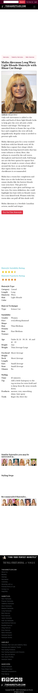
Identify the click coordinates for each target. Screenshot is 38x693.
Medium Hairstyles (7, 608)
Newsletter (4, 579)
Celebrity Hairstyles (7, 603)
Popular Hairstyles (7, 601)
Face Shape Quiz (6, 669)
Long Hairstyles (6, 611)
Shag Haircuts (6, 628)
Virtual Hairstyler (6, 666)
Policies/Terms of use (8, 586)
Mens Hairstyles (6, 632)
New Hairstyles (6, 599)
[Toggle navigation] (34, 7)
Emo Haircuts (5, 630)
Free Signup (5, 674)
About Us (4, 572)
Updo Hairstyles (6, 618)
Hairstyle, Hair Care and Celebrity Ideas (14, 645)
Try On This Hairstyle (12, 212)
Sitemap (4, 577)
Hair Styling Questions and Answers (12, 652)
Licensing (4, 582)
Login (35, 2)
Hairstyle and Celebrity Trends (11, 647)
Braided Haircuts (6, 625)
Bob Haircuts (5, 613)
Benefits (4, 574)
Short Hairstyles (6, 606)
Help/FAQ (4, 591)
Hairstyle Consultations (8, 671)
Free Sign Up (29, 2)
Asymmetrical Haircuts (8, 623)
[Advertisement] (19, 33)
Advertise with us (6, 584)
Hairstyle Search (6, 635)
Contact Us (5, 589)
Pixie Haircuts (5, 615)
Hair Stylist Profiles (7, 657)
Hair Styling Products (8, 649)
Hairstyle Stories (6, 637)
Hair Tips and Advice (8, 654)
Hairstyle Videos (6, 659)
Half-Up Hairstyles (7, 620)
